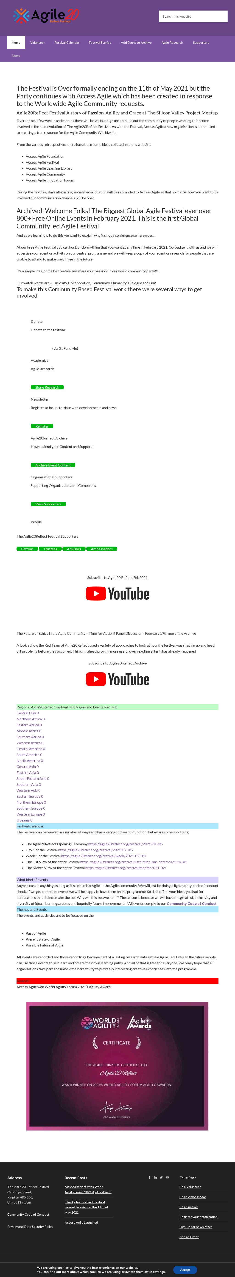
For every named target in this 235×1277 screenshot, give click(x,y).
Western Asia (28, 790)
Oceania (24, 820)
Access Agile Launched (81, 1222)
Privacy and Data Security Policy (30, 1226)
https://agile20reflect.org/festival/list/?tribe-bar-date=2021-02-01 (133, 861)
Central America (31, 748)
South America (29, 754)
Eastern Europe (30, 796)
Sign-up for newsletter (195, 1227)
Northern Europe (31, 802)
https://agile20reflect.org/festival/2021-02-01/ (95, 850)
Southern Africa (30, 737)
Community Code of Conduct (192, 903)
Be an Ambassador (192, 1197)
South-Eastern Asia (33, 778)
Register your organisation (198, 1217)
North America (30, 760)
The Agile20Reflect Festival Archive (46, 16)
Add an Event (189, 1237)
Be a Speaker (188, 1207)
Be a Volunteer (190, 1187)
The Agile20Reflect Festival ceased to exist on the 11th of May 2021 (86, 1207)
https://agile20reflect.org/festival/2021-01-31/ (125, 844)
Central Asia (28, 766)
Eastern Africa (29, 725)
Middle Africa (29, 731)
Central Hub (28, 713)
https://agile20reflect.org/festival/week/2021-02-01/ (103, 856)
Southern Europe (31, 808)
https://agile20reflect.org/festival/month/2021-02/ (125, 867)
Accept (185, 1270)
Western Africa (30, 742)
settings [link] (159, 1272)
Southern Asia (29, 784)
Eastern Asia (28, 772)
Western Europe (31, 814)
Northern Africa (31, 719)
